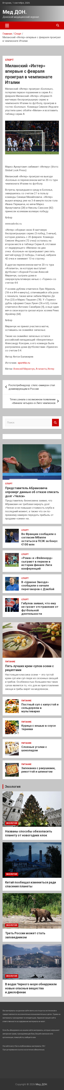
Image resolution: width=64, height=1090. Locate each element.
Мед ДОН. (15, 12)
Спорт (9, 60)
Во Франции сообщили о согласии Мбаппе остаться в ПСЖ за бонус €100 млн (39, 539)
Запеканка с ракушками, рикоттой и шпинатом (38, 769)
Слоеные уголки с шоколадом (34, 748)
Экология (12, 787)
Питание (10, 661)
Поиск (55, 422)
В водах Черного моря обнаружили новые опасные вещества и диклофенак (31, 988)
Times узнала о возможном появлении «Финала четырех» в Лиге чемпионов (32, 401)
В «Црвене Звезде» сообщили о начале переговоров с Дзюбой (37, 585)
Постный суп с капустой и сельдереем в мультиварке (40, 708)
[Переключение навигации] (7, 25)
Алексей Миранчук (24, 368)
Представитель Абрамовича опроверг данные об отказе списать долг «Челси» (32, 492)
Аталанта (41, 368)
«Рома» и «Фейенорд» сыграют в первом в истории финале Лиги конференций (37, 563)
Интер (51, 368)
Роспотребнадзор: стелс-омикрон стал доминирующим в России (32, 387)
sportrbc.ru (24, 362)
